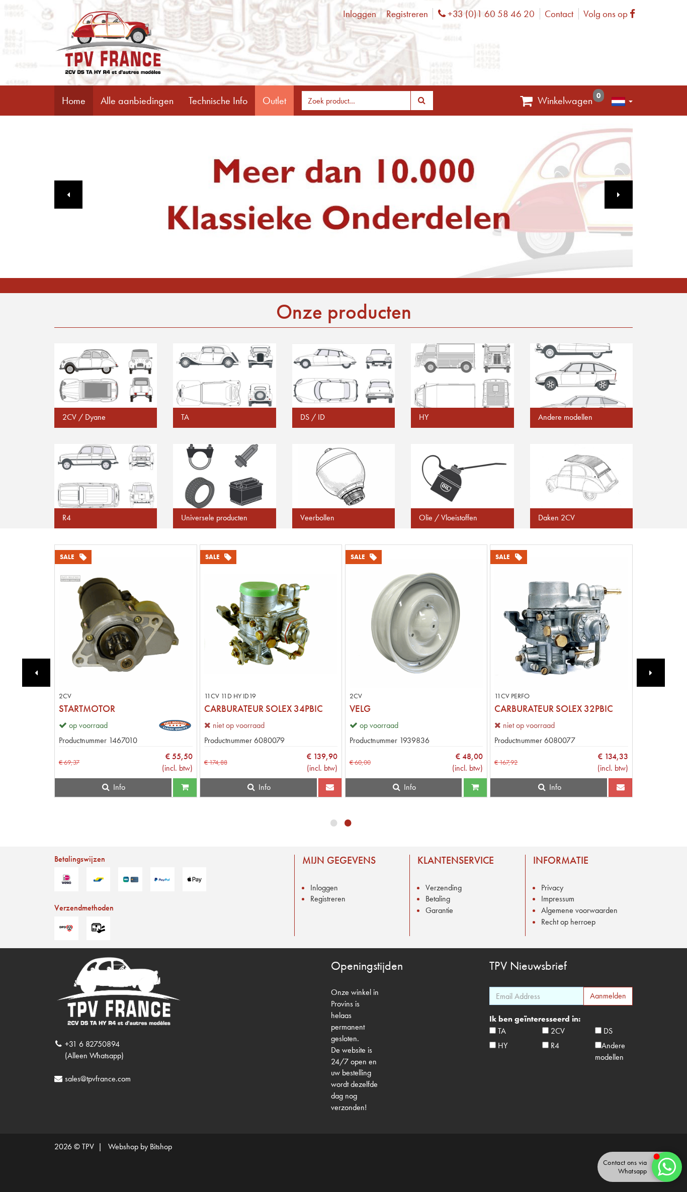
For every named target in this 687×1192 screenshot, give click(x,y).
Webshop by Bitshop (140, 1146)
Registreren (407, 14)
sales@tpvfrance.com (98, 1078)
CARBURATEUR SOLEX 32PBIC (553, 708)
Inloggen (359, 14)
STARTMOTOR (87, 708)
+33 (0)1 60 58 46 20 (490, 14)
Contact (559, 14)
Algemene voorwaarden (579, 910)
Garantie (439, 910)
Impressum (557, 898)
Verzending (443, 887)
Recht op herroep (568, 921)
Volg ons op (611, 14)
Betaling (437, 898)
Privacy (552, 887)
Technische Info (218, 100)
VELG (360, 708)
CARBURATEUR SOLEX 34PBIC (263, 708)
